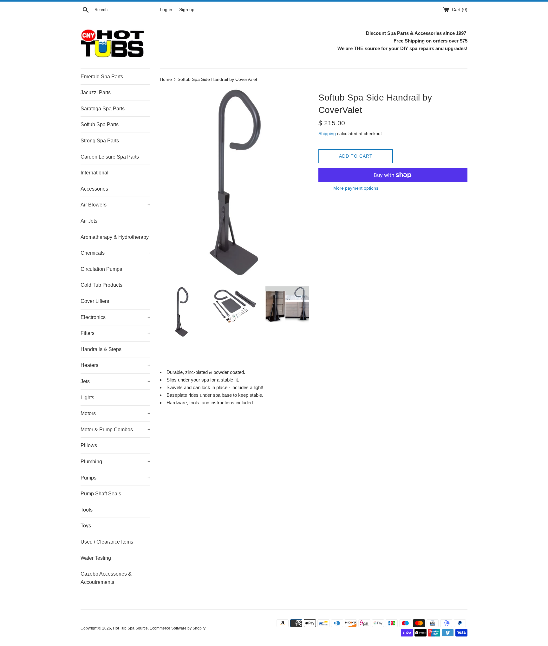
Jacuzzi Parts (96, 92)
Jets (115, 381)
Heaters (115, 365)
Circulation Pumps (101, 269)
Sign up (186, 9)
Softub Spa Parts (100, 124)
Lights (87, 397)
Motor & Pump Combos (115, 429)
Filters (115, 333)
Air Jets (89, 221)
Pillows (89, 445)
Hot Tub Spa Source (130, 628)
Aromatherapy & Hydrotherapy (115, 237)
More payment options (355, 188)
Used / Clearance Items (107, 542)
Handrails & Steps (101, 349)
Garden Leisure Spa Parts (110, 157)
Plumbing (115, 461)
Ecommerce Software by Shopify (178, 628)
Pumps (115, 477)
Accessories (94, 189)
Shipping (327, 133)
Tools (87, 509)
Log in (166, 9)
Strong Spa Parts (100, 140)
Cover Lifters (95, 301)
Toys (86, 525)
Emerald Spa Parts (102, 76)
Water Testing (96, 558)
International (94, 172)
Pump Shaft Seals (101, 493)
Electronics (115, 317)
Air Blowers (115, 204)
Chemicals (115, 253)
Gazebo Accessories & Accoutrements (106, 578)
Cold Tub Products (101, 285)
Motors (115, 413)
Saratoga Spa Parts (103, 108)
